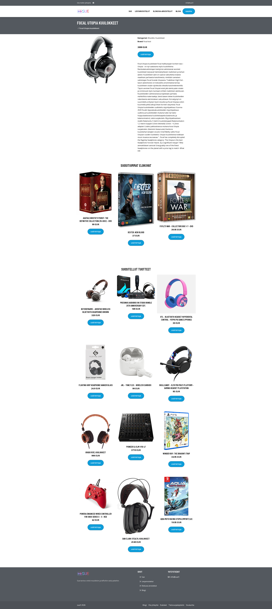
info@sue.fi (189, 3)
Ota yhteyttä (153, 605)
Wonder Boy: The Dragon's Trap (176, 453)
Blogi (178, 11)
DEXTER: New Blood (136, 232)
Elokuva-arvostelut (163, 11)
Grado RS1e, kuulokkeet (95, 452)
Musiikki (151, 38)
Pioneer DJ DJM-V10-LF (136, 446)
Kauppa (189, 11)
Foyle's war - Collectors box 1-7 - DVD (176, 226)
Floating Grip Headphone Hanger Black (96, 385)
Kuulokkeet (160, 38)
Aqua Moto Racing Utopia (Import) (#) (176, 519)
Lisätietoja (146, 54)
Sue (130, 11)
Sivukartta (190, 605)
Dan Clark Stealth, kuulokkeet (136, 538)
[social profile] (93, 3)
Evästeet (163, 605)
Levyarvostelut (142, 11)
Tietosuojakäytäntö (176, 605)
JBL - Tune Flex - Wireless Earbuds (136, 385)
